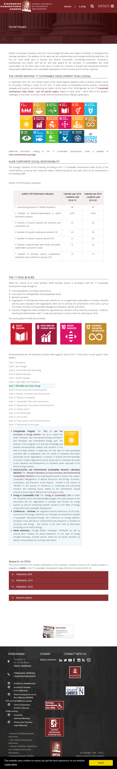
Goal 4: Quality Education (20, 374)
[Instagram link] (79, 660)
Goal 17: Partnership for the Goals (24, 424)
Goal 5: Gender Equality (19, 378)
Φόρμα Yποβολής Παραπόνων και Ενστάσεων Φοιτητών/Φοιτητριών (22, 749)
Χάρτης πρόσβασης (22, 665)
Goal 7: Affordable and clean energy (32, 385)
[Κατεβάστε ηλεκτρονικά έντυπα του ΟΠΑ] (58, 639)
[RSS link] (84, 660)
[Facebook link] (75, 660)
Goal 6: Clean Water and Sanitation (24, 381)
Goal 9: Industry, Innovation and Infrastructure (29, 393)
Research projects (24, 597)
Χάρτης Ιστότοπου (48, 659)
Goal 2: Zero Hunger (18, 366)
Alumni (67, 6)
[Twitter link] (66, 660)
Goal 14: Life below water (20, 413)
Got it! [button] (101, 762)
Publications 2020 (24, 574)
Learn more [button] (11, 764)
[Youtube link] (70, 660)
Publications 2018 (24, 586)
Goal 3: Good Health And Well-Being (25, 370)
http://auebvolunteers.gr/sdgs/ (22, 154)
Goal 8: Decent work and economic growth (28, 389)
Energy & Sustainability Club (58, 495)
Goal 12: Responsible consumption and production (31, 405)
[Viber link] (89, 661)
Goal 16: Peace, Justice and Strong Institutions (29, 420)
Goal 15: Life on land (18, 416)
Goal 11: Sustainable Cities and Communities (29, 401)
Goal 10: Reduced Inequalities (22, 397)
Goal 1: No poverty (17, 362)
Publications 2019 (24, 580)
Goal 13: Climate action (19, 409)
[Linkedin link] (61, 660)
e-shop (82, 6)
